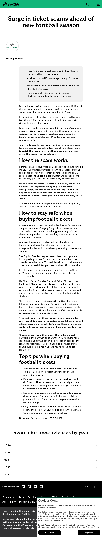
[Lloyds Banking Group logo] (10, 4)
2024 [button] (7, 461)
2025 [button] (7, 453)
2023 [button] (7, 468)
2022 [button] (7, 475)
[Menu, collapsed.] (98, 4)
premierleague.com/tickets (52, 413)
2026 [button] (7, 446)
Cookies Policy (92, 527)
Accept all (49, 533)
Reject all (89, 533)
